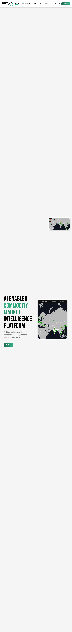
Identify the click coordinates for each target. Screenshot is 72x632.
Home (17, 3)
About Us (37, 3)
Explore (8, 345)
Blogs (46, 3)
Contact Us (56, 3)
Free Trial (66, 3)
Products (25, 3)
